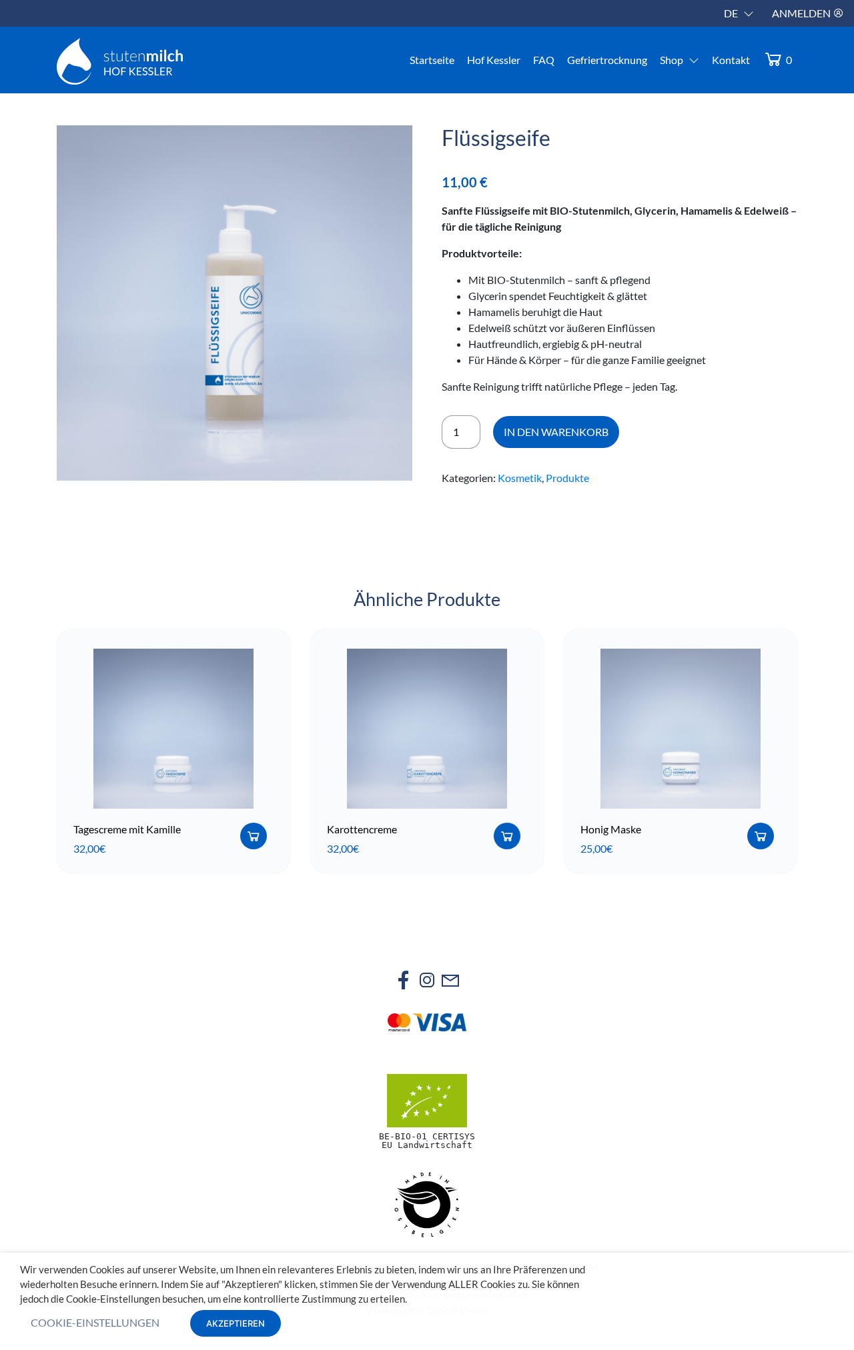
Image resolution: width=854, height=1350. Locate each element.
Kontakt (731, 59)
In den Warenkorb (556, 431)
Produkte (567, 477)
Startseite (432, 59)
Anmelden (802, 13)
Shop (671, 59)
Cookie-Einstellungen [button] (95, 1322)
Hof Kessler (493, 59)
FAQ (543, 59)
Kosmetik (520, 477)
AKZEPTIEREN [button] (235, 1323)
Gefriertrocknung (607, 59)
